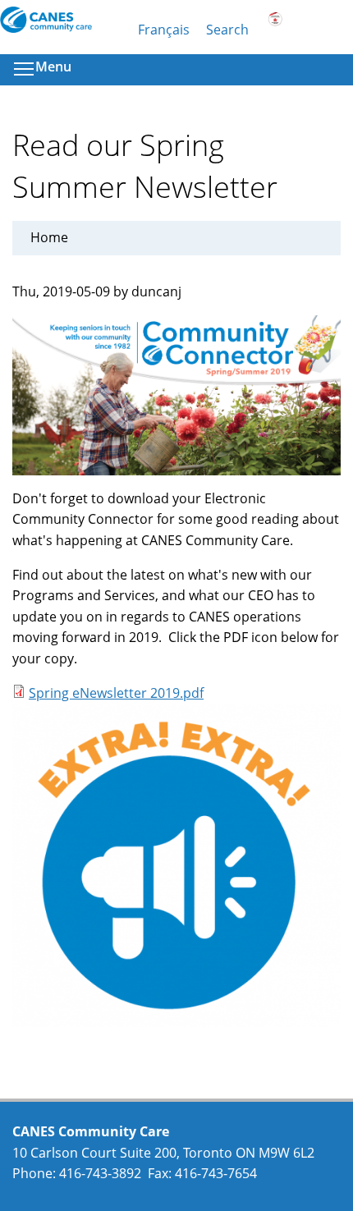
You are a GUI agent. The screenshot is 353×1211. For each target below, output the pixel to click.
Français (164, 30)
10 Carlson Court (64, 1153)
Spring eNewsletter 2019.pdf (116, 693)
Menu (53, 66)
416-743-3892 (100, 1173)
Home (49, 237)
